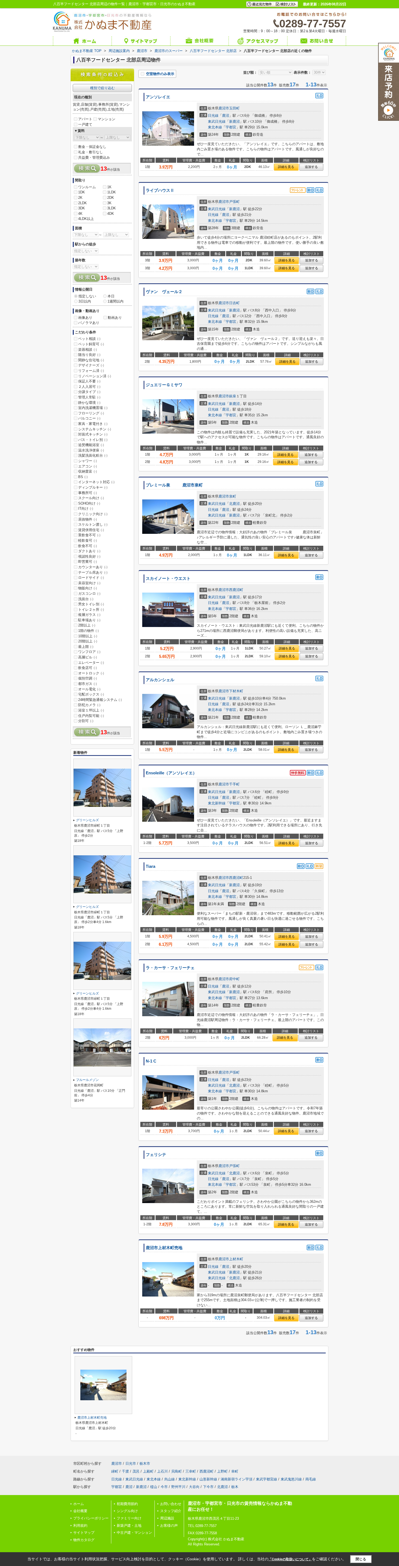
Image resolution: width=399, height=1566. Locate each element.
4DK (110, 214)
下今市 (208, 1487)
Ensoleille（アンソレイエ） (171, 773)
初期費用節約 (127, 1504)
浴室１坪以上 (91, 710)
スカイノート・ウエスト (168, 578)
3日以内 (84, 301)
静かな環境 (89, 403)
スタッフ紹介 (170, 1511)
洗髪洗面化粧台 (92, 455)
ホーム (78, 1504)
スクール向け (91, 498)
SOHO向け (89, 503)
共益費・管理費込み (94, 157)
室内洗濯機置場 (92, 408)
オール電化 (89, 689)
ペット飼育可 (91, 344)
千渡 (125, 1471)
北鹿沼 (234, 504)
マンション (106, 119)
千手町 (234, 784)
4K (80, 214)
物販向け (87, 588)
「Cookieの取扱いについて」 (290, 1559)
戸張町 (234, 202)
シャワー (87, 461)
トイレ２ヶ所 (91, 609)
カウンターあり (92, 567)
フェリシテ (156, 1154)
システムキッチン (94, 429)
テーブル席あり (92, 572)
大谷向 (194, 1487)
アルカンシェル (160, 680)
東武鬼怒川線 (291, 1479)
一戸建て (85, 124)
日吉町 (234, 303)
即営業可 (87, 562)
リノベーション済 (94, 376)
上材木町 (236, 1259)
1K (109, 187)
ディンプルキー (92, 487)
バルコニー (89, 418)
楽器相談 (87, 349)
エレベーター (91, 663)
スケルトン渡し (92, 524)
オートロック (91, 673)
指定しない (87, 296)
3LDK (111, 208)
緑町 (114, 1471)
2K (80, 198)
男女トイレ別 (91, 604)
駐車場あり (89, 620)
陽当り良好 (89, 355)
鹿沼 (225, 115)
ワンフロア (89, 652)
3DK (81, 208)
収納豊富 (87, 471)
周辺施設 (167, 1518)
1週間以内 (115, 301)
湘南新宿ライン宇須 (236, 1479)
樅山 (153, 1487)
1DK (81, 192)
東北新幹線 (217, 803)
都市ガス (87, 684)
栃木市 (145, 1463)
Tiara (150, 866)
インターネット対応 (96, 482)
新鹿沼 (234, 121)
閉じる (361, 1559)
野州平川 (178, 1487)
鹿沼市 (223, 108)
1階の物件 (88, 631)
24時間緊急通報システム (100, 700)
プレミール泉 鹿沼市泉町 (174, 485)
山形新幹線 (208, 1479)
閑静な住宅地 (91, 360)
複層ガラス (89, 615)
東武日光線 (217, 121)
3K (109, 203)
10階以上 (87, 636)
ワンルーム (87, 187)
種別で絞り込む (102, 88)
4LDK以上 (86, 219)
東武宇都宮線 (266, 1479)
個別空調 (87, 678)
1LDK (111, 192)
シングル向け (127, 1511)
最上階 (85, 647)
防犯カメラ (89, 705)
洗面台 (85, 599)
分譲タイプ (89, 392)
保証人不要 (89, 381)
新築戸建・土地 (129, 1525)
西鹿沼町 (236, 590)
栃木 (234, 1487)
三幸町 (190, 1471)
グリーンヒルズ (87, 820)
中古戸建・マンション (134, 1533)
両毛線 (310, 1479)
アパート (85, 119)
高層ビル (87, 657)
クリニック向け (92, 514)
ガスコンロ (89, 594)
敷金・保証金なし (92, 147)
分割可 (85, 721)
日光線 (213, 115)
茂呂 (136, 1471)
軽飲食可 (87, 540)
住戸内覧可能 (91, 716)
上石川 (162, 1471)
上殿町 (148, 1471)
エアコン (87, 466)
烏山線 (169, 1479)
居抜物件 (87, 519)
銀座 (232, 396)
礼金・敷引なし (90, 152)
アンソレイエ (158, 97)
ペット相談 (89, 339)
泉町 (232, 496)
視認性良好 (89, 556)
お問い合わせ (170, 1504)
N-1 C (151, 1061)
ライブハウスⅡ (160, 190)
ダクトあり (89, 551)
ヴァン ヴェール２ (164, 292)
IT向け (85, 508)
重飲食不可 (89, 535)
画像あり (85, 318)
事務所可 (87, 493)
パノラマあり (88, 323)
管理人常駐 (89, 397)
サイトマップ (83, 1533)
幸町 (234, 1471)
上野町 (222, 1471)
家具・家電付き (92, 424)
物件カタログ (83, 1540)
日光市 (130, 1463)
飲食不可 (87, 546)
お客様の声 (169, 1525)
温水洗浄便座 (91, 450)
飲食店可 (87, 668)
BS (83, 477)
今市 (164, 1487)
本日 (111, 296)
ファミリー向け (129, 1518)
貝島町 (176, 1471)
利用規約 (80, 1525)
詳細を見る (286, 167)
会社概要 (80, 1511)
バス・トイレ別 (92, 440)
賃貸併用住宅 (91, 530)
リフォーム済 (91, 371)
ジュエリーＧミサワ (164, 385)
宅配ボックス (91, 694)
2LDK (82, 203)
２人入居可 (89, 387)
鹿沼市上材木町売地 (164, 1248)
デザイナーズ (91, 365)
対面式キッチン (92, 434)
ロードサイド (91, 578)
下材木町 (236, 691)
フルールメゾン (87, 1080)
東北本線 (215, 127)
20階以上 (87, 641)
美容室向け (89, 583)
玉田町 (234, 108)
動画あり (115, 318)
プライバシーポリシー (91, 1518)
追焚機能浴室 (91, 445)
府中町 (234, 979)
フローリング (91, 413)
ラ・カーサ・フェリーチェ (170, 968)
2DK (110, 198)
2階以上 (86, 625)
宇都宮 (231, 127)
